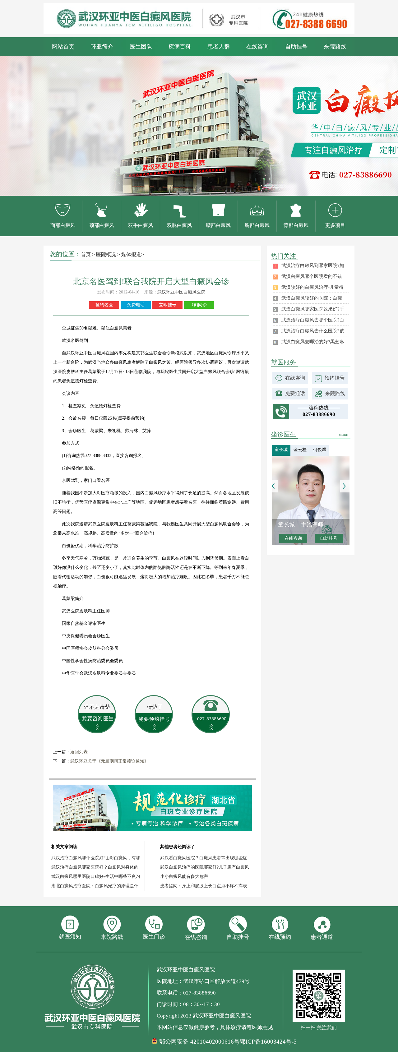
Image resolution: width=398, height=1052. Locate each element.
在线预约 (280, 937)
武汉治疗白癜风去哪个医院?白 (312, 319)
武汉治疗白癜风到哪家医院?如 (312, 265)
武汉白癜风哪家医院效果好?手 (312, 309)
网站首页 (63, 47)
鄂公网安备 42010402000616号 (199, 1042)
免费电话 (136, 304)
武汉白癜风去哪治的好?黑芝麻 (312, 341)
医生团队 (141, 47)
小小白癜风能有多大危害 (184, 876)
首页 (86, 254)
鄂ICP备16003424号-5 (268, 1041)
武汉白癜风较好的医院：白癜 (311, 298)
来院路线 (335, 47)
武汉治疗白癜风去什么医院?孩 (312, 330)
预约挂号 (335, 378)
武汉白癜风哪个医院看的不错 (311, 276)
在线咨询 (257, 47)
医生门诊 (154, 937)
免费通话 (295, 393)
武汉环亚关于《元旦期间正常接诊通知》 (109, 761)
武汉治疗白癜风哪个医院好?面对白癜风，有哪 (95, 858)
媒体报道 (131, 254)
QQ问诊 (199, 304)
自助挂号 (296, 47)
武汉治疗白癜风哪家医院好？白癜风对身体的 (94, 867)
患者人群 (218, 47)
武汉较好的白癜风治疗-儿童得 (312, 287)
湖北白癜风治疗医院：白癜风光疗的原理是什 (94, 886)
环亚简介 (102, 47)
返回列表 (79, 752)
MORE (343, 434)
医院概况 (106, 254)
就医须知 (70, 937)
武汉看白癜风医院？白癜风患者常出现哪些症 (203, 858)
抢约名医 (104, 304)
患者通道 (322, 937)
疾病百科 (180, 47)
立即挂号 (167, 304)
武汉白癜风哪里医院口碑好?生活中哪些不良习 (95, 876)
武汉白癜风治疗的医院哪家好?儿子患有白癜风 (204, 867)
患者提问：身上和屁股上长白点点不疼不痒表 (203, 886)
